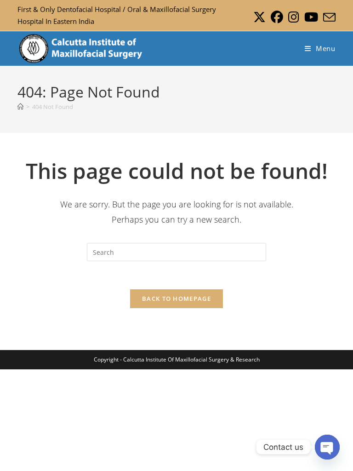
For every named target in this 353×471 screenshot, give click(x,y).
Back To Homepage (176, 298)
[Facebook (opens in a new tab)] (276, 17)
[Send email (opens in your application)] (328, 17)
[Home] (20, 107)
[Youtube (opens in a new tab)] (311, 17)
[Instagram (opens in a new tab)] (293, 17)
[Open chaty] (327, 447)
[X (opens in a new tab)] (259, 17)
